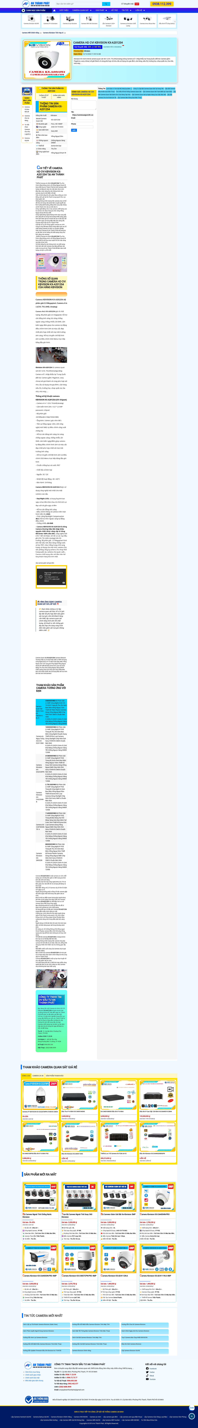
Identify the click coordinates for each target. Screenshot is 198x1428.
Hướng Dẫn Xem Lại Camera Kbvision (35, 1337)
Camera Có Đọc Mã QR (27, 109)
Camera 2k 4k (38, 1076)
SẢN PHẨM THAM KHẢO (54, 1076)
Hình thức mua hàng (32, 1372)
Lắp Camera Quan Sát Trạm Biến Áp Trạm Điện (157, 91)
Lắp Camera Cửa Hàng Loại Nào (155, 1417)
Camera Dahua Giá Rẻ (41, 1417)
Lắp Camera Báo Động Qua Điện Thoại (130, 97)
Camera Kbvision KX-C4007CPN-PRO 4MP (79, 1276)
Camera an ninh (95, 1417)
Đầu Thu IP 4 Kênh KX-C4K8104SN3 (73, 1111)
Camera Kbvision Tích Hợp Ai (53, 33)
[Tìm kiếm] (106, 4)
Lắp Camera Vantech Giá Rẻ (21, 1417)
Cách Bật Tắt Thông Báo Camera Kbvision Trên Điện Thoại (91, 1331)
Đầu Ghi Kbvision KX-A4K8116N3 (72, 1154)
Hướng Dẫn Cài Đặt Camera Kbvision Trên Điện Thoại (89, 1344)
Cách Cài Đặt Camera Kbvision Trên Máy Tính (87, 1337)
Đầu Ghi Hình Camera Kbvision (131, 1344)
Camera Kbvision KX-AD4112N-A (114, 1276)
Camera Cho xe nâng (27, 118)
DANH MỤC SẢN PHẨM (35, 10)
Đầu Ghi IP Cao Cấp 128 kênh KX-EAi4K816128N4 (156, 1111)
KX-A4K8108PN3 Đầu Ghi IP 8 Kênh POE (35, 1153)
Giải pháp (100, 10)
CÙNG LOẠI (26, 1076)
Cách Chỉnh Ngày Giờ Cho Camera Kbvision (135, 1331)
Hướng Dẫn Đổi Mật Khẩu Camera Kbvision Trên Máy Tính (91, 1324)
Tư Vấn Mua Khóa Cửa (149, 1420)
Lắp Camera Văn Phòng (177, 1417)
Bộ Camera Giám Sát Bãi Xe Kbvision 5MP (118, 1214)
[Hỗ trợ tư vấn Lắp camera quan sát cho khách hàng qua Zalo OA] (191, 1408)
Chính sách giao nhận (33, 1375)
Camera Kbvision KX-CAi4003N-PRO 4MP (40, 1276)
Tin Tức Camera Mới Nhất (43, 1315)
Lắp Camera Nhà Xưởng (48, 1420)
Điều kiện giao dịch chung (34, 1380)
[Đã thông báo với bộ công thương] (36, 1399)
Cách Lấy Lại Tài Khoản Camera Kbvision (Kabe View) (40, 1324)
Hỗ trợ (114, 10)
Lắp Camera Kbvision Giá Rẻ (131, 1350)
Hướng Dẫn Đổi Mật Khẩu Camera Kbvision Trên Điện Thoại (42, 1344)
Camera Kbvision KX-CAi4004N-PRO (155, 1214)
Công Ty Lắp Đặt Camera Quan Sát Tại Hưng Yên (148, 88)
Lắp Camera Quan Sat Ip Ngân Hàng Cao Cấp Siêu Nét (149, 94)
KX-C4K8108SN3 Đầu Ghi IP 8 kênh (112, 1111)
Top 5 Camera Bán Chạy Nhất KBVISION (134, 1337)
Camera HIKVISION (81, 1417)
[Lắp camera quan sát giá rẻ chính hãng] (54, 10)
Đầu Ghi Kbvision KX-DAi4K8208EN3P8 (152, 1153)
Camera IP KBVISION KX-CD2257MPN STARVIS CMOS (40, 1112)
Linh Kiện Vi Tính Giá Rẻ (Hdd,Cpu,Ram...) (119, 88)
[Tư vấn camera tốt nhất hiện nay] (175, 21)
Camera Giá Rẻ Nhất (27, 140)
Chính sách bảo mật (32, 1378)
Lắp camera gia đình (110, 1417)
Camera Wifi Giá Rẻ (93, 1420)
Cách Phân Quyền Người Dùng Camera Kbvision (38, 1331)
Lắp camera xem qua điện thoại (131, 1417)
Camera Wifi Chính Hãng (30, 33)
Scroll (191, 1416)
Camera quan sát (80, 10)
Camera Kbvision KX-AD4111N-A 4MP (155, 1276)
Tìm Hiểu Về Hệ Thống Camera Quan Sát (128, 91)
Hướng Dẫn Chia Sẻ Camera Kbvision (133, 1324)
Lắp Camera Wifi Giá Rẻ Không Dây (72, 1420)
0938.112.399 (162, 4)
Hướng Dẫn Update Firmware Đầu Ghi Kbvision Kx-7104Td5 (42, 1350)
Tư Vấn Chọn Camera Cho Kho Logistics (28, 129)
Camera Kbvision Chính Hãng (81, 1350)
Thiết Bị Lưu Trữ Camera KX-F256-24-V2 (113, 1153)
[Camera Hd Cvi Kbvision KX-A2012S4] (47, 60)
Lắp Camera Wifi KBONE (130, 1420)
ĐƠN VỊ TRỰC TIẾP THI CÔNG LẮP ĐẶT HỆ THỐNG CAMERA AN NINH (99, 1412)
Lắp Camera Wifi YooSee (111, 1420)
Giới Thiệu (63, 10)
